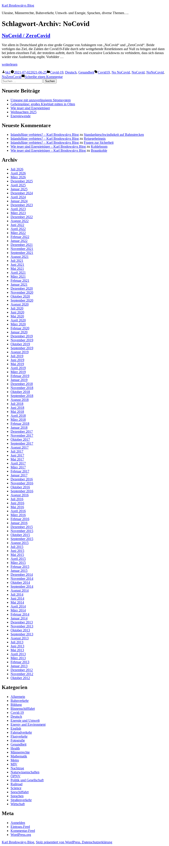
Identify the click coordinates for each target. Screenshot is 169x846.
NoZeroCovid (11, 77)
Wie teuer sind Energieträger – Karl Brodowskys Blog (48, 146)
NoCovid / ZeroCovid (26, 35)
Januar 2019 (19, 380)
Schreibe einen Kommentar (44, 77)
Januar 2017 (19, 475)
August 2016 (20, 495)
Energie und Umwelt (25, 720)
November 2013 (22, 626)
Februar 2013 (20, 662)
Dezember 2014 (22, 574)
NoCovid (138, 72)
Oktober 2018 (20, 392)
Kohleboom (99, 146)
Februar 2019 (20, 376)
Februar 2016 (20, 519)
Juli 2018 (17, 404)
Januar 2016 (19, 523)
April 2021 (18, 272)
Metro (15, 760)
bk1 (8, 72)
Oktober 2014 (20, 582)
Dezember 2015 (22, 527)
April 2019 (18, 368)
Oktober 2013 (20, 630)
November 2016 (22, 483)
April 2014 (18, 606)
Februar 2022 (20, 237)
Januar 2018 (19, 427)
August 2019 (20, 352)
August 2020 (20, 304)
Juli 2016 (17, 499)
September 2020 (22, 300)
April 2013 (18, 654)
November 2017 (22, 435)
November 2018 (22, 388)
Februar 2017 (20, 471)
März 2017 (18, 467)
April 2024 (18, 197)
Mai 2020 (17, 316)
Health (15, 748)
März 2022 (18, 233)
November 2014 (22, 578)
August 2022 (20, 221)
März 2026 (18, 177)
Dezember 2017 (22, 431)
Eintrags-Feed (20, 827)
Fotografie (18, 740)
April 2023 (18, 209)
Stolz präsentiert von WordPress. (59, 842)
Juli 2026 (17, 169)
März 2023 (18, 213)
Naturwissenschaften (25, 772)
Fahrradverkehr (21, 732)
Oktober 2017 (20, 439)
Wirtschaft (18, 804)
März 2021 (18, 276)
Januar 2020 (19, 332)
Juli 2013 (17, 642)
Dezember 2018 (22, 384)
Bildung (16, 704)
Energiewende (21, 116)
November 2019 (22, 340)
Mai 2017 (17, 459)
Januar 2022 (19, 241)
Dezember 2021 (22, 245)
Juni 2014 (17, 598)
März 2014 (18, 610)
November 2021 (22, 249)
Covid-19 (56, 72)
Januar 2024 (19, 201)
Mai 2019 (17, 364)
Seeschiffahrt (20, 792)
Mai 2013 (17, 650)
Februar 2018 (20, 423)
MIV (14, 764)
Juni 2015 (17, 551)
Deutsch (71, 72)
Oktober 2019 (20, 344)
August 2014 (20, 590)
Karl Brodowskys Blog (18, 5)
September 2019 (22, 348)
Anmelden (18, 823)
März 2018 (18, 419)
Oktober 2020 (20, 296)
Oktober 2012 (20, 678)
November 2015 (22, 531)
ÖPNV (15, 776)
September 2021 (22, 253)
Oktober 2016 (20, 487)
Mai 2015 (17, 555)
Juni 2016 (17, 503)
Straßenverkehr (21, 800)
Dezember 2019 (22, 336)
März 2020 (18, 324)
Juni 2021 (17, 264)
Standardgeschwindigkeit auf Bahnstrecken (114, 134)
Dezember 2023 (22, 205)
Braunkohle (99, 150)
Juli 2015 (17, 547)
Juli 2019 (17, 356)
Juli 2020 (17, 308)
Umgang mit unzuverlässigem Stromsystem (41, 100)
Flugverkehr (19, 736)
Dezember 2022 (22, 217)
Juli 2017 (17, 451)
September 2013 (22, 634)
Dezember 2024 (22, 193)
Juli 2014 (17, 594)
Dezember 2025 (22, 181)
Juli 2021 (17, 260)
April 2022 (18, 229)
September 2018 (22, 396)
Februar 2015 (20, 566)
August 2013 (20, 638)
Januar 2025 (19, 189)
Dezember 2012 (22, 670)
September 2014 (22, 586)
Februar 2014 (20, 614)
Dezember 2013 (22, 622)
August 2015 (20, 543)
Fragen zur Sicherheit (99, 142)
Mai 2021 (17, 268)
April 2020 (18, 320)
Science (16, 788)
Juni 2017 (17, 455)
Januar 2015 (19, 570)
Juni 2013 (17, 646)
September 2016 (22, 491)
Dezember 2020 (22, 288)
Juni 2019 (17, 360)
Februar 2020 (20, 328)
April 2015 (18, 559)
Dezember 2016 (22, 479)
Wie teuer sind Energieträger (30, 108)
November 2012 (22, 674)
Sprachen (17, 796)
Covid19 (104, 72)
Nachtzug (17, 768)
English (16, 728)
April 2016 (18, 511)
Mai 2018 (17, 412)
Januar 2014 (19, 618)
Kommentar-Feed (23, 831)
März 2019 (18, 372)
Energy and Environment (28, 724)
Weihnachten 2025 (24, 112)
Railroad (16, 784)
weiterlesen (9, 64)
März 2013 (18, 658)
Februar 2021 (20, 280)
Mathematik (19, 756)
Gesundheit (86, 72)
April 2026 (18, 173)
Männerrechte (20, 752)
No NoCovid (121, 72)
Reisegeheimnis (95, 138)
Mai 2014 (17, 602)
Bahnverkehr (20, 700)
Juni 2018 (17, 408)
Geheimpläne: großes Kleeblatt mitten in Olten (43, 104)
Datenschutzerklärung (97, 842)
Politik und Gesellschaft (27, 780)
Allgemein (18, 697)
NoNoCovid (155, 72)
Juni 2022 (17, 225)
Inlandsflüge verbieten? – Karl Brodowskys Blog (45, 134)
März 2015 (18, 563)
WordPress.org (21, 835)
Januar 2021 (19, 284)
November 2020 (22, 292)
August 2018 (20, 400)
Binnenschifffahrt (23, 708)
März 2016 (18, 515)
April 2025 (18, 185)
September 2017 (22, 443)
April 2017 (18, 463)
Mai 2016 (17, 507)
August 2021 (20, 257)
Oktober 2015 (20, 535)
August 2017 (20, 447)
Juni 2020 (17, 312)
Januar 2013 (19, 666)
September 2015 (22, 539)
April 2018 (18, 415)
